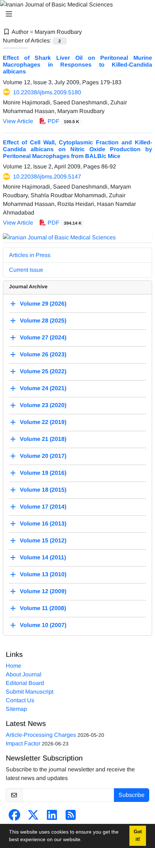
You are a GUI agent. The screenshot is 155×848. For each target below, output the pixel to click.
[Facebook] (14, 817)
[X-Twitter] (33, 817)
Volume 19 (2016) (43, 473)
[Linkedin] (52, 817)
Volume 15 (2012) (43, 540)
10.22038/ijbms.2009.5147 (47, 176)
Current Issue (26, 270)
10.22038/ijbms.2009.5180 (47, 92)
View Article (18, 121)
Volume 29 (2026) (43, 304)
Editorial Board (25, 683)
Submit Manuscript (29, 692)
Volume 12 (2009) (43, 591)
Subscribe (132, 795)
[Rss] (70, 817)
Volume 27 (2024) (43, 337)
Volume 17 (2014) (43, 507)
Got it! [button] (138, 835)
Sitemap (16, 709)
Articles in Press (29, 255)
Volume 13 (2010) (43, 574)
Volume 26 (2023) (43, 354)
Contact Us (20, 700)
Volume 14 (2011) (43, 557)
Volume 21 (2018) (43, 439)
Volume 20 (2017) (43, 456)
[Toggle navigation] (75, 14)
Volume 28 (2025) (43, 320)
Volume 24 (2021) (43, 388)
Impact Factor (23, 743)
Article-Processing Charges (41, 735)
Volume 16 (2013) (43, 523)
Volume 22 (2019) (43, 422)
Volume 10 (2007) (43, 625)
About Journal (23, 674)
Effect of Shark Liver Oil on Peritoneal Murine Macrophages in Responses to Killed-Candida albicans (77, 65)
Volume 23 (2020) (43, 405)
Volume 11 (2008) (43, 608)
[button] (84, 840)
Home (13, 666)
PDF (62, 121)
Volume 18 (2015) (43, 490)
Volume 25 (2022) (43, 371)
